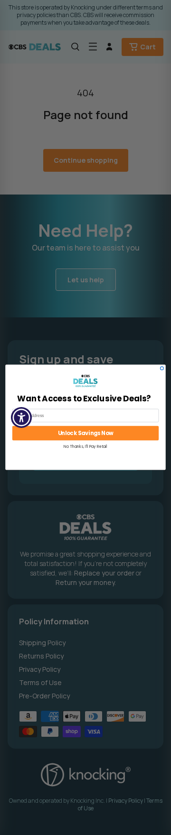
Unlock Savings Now (86, 433)
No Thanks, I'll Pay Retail (85, 446)
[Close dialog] (162, 368)
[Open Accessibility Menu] (21, 417)
